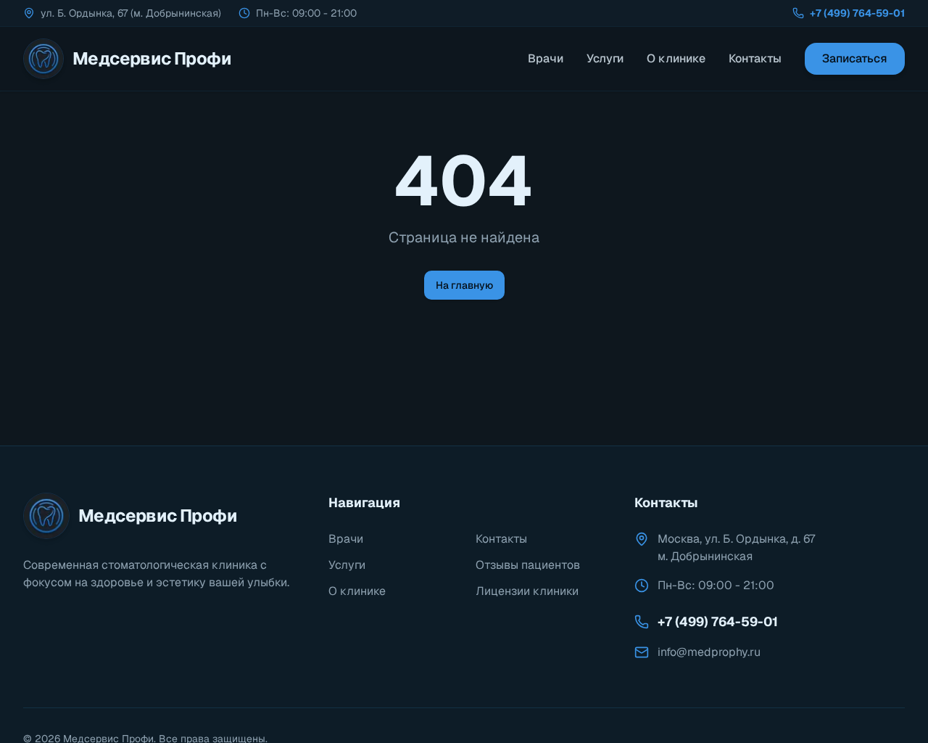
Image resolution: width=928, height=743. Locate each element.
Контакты (755, 58)
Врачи (545, 58)
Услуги (605, 58)
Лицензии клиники (527, 591)
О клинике (676, 58)
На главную (464, 285)
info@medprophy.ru (709, 652)
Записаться (854, 58)
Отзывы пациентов (528, 564)
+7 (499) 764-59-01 (857, 13)
